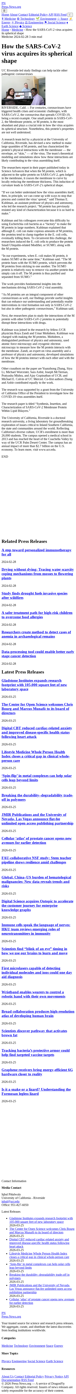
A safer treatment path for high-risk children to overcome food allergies (37, 615)
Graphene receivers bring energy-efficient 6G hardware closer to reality (37, 1072)
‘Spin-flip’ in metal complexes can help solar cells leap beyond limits (37, 778)
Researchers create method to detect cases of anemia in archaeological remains (36, 634)
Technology (26, 18)
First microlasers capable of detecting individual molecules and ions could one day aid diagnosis (37, 972)
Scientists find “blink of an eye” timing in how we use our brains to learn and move (34, 951)
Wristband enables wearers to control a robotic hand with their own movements (33, 994)
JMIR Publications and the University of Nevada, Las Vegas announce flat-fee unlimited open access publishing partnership (37, 819)
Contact (23, 14)
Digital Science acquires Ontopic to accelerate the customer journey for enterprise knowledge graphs (37, 905)
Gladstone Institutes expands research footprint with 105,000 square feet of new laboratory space (34, 684)
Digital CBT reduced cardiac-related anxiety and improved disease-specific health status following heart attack (37, 732)
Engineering (34, 22)
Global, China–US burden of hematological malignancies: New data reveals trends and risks (36, 881)
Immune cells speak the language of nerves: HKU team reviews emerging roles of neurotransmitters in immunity (36, 929)
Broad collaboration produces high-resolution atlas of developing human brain (38, 1013)
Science (25, 26)
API (50, 14)
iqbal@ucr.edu (10, 1201)
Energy (58, 1345)
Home (5, 14)
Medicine (9, 18)
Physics (17, 22)
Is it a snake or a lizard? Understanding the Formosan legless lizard (36, 1091)
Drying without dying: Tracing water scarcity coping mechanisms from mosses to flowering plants (38, 573)
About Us (8, 1376)
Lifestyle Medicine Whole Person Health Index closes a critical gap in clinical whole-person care (36, 756)
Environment (46, 18)
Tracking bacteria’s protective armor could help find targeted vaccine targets (36, 1052)
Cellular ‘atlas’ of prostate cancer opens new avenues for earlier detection (37, 840)
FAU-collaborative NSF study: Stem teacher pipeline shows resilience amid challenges (36, 860)
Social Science (55, 22)
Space (62, 18)
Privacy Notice (54, 1376)
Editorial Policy (38, 14)
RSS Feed (60, 14)
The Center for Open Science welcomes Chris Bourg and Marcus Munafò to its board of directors (37, 708)
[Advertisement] (38, 496)
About (14, 14)
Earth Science (54, 1361)
